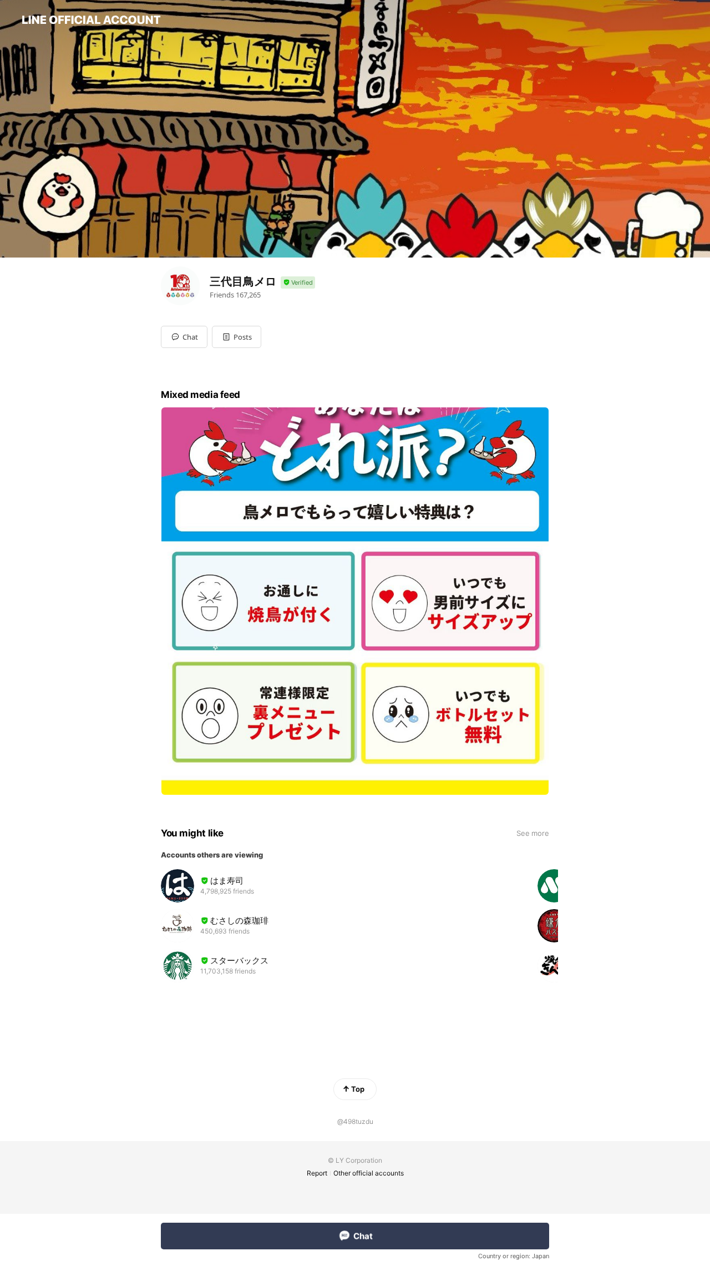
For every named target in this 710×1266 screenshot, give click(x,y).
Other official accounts (368, 1173)
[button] (236, 337)
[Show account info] (298, 282)
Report (317, 1173)
